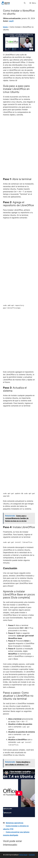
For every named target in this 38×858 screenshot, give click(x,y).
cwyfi (11, 21)
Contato (32, 855)
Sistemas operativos (14, 823)
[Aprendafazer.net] (6, 3)
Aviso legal (23, 855)
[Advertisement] (19, 138)
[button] (24, 3)
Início (5, 27)
